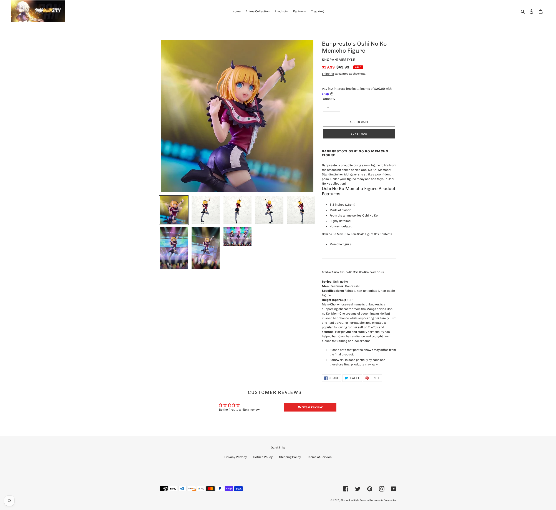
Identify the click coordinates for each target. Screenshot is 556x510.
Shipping (328, 73)
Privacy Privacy (235, 457)
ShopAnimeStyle (350, 500)
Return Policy (263, 457)
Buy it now (359, 133)
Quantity (329, 99)
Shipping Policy (290, 457)
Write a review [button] (310, 407)
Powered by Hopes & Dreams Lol (378, 500)
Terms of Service (319, 457)
